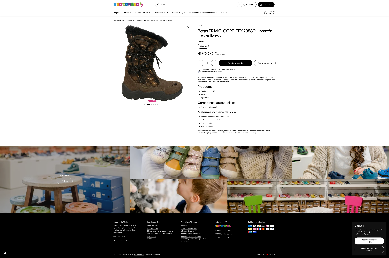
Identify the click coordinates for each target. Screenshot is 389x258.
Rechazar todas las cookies (369, 249)
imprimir (184, 226)
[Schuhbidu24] (128, 4)
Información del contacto (190, 234)
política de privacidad (189, 228)
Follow (65, 181)
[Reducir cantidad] (201, 63)
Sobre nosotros (152, 226)
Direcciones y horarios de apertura (160, 231)
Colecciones (130, 20)
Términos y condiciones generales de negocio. (193, 240)
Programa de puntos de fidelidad (159, 234)
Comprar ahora (265, 63)
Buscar (149, 239)
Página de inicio (118, 20)
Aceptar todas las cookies (369, 241)
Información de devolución (191, 236)
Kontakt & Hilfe (152, 228)
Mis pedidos (151, 236)
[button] (266, 4)
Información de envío (188, 231)
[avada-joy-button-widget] (4, 253)
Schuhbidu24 (139, 254)
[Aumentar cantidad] (214, 63)
